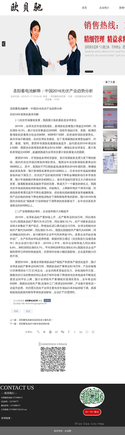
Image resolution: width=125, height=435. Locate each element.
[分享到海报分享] (93, 331)
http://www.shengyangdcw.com (34, 303)
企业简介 (104, 7)
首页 (84, 7)
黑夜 (16, 311)
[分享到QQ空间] (44, 331)
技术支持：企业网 (62, 430)
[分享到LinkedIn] (80, 331)
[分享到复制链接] (38, 331)
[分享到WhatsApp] (86, 331)
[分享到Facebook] (68, 331)
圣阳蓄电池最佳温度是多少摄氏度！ (36, 319)
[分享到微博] (56, 331)
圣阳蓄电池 (16, 108)
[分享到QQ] (50, 331)
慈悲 (28, 311)
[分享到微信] (62, 331)
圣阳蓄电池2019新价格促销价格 (34, 323)
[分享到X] (74, 331)
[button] (89, 72)
